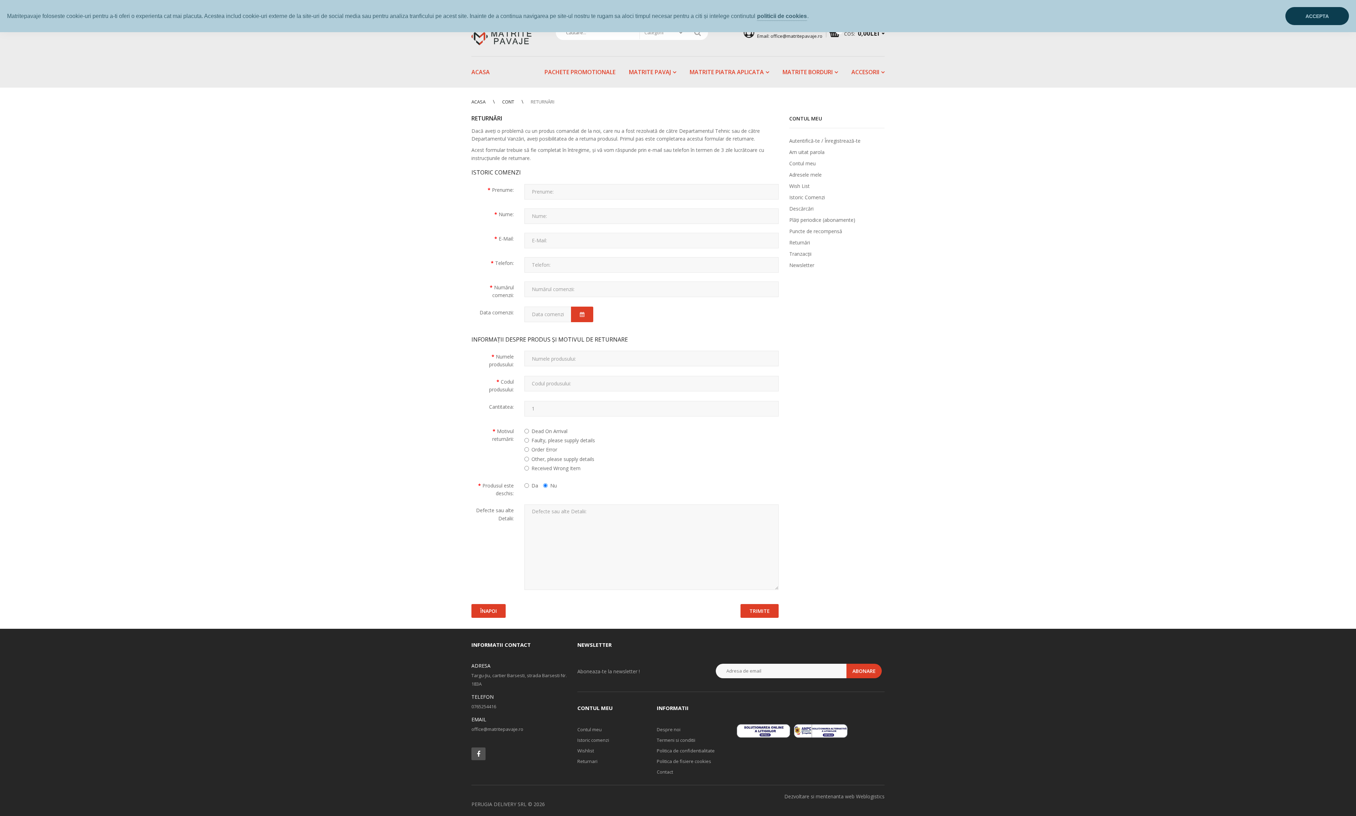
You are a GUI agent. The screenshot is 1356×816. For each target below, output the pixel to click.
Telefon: (504, 263)
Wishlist (585, 750)
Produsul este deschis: (498, 489)
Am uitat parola (807, 152)
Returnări (542, 102)
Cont (508, 102)
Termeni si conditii (676, 740)
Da (534, 485)
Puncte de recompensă (815, 231)
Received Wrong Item (556, 468)
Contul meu (802, 163)
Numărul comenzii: (503, 291)
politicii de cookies (782, 16)
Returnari (587, 761)
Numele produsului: (501, 360)
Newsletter (801, 265)
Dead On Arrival (549, 431)
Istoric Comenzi (807, 197)
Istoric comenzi (593, 740)
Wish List (799, 186)
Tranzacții (800, 253)
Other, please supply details (562, 459)
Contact (665, 772)
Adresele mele (805, 174)
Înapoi (488, 611)
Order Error (544, 449)
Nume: (506, 214)
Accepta (1317, 16)
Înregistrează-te (843, 140)
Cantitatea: (501, 406)
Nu (553, 485)
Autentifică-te (804, 140)
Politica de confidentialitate (686, 750)
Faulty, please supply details (563, 440)
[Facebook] (478, 753)
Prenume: (503, 190)
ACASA (478, 102)
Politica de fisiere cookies (684, 761)
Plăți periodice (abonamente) (822, 220)
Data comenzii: (497, 312)
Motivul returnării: (503, 435)
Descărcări (801, 208)
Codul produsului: (501, 385)
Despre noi (668, 729)
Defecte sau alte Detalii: (495, 514)
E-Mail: (506, 238)
